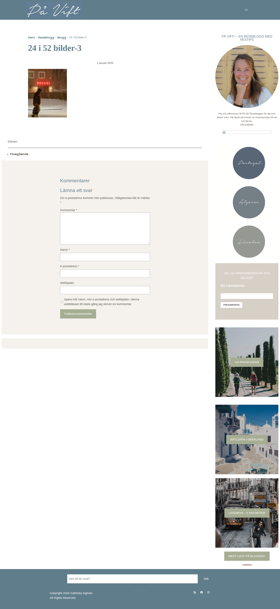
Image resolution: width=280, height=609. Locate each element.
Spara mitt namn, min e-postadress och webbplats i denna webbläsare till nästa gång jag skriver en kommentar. (101, 302)
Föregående (19, 154)
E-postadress (69, 266)
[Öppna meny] (246, 10)
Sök (206, 578)
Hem (31, 37)
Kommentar (68, 210)
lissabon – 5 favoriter (247, 513)
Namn (65, 249)
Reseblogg (46, 37)
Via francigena (247, 362)
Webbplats (67, 283)
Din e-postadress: (233, 285)
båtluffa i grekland (246, 439)
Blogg (61, 37)
